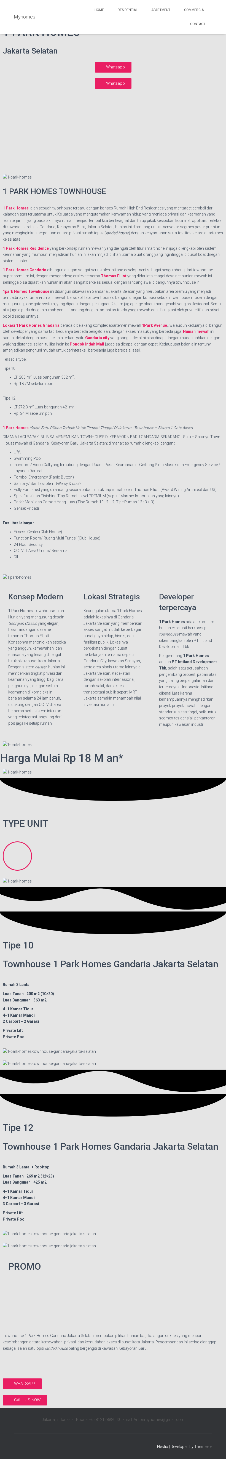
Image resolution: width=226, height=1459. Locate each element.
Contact (197, 24)
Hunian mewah (196, 331)
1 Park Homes (16, 428)
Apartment (160, 10)
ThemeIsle (203, 1446)
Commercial (194, 10)
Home (99, 10)
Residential (128, 10)
